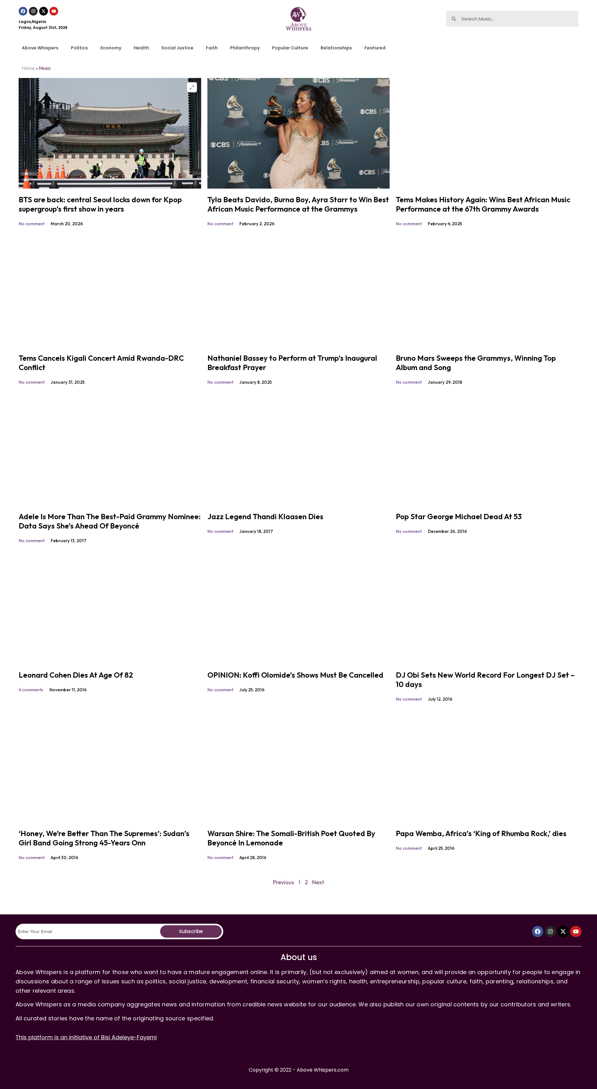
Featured (375, 48)
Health (141, 48)
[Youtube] (53, 11)
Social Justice (177, 48)
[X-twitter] (43, 11)
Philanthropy (245, 48)
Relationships (336, 48)
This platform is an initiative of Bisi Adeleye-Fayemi (86, 1037)
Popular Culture (290, 48)
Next (318, 882)
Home (28, 68)
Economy (110, 48)
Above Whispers (40, 48)
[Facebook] (23, 11)
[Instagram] (33, 11)
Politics (79, 48)
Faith (212, 48)
